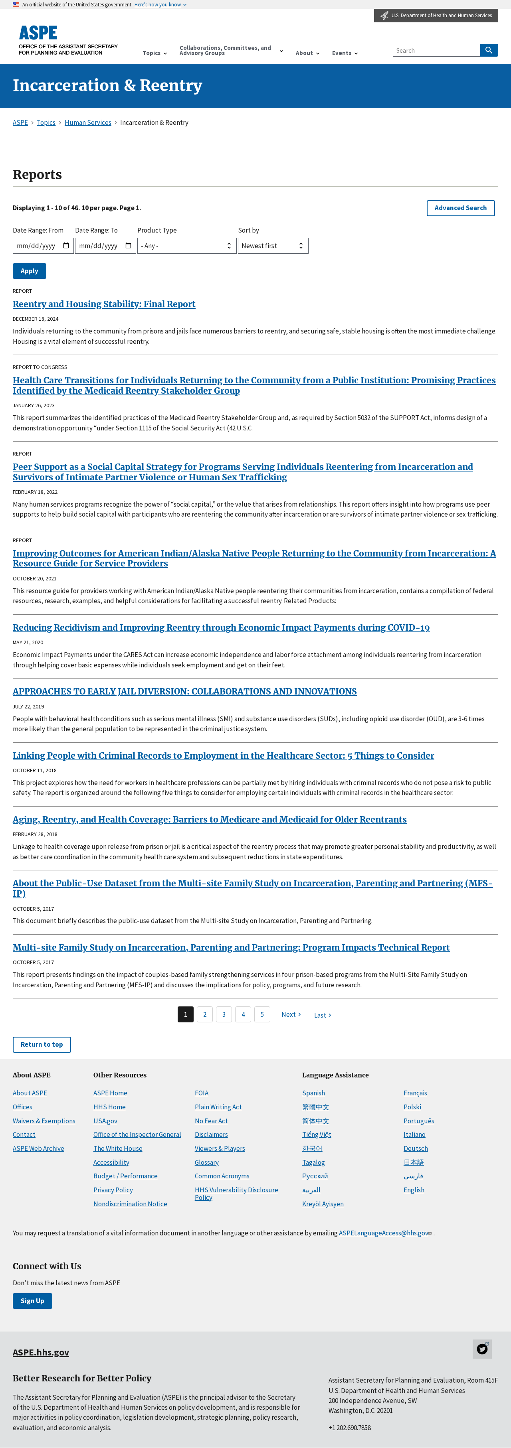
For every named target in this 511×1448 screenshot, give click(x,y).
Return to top (42, 1044)
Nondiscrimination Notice (130, 1203)
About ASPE (30, 1093)
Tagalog (313, 1162)
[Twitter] (482, 1349)
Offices (22, 1107)
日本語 (414, 1162)
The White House (118, 1148)
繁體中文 (315, 1107)
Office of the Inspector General (137, 1134)
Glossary (207, 1162)
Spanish (313, 1093)
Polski (412, 1107)
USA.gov (105, 1121)
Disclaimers (211, 1134)
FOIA (201, 1093)
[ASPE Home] (69, 40)
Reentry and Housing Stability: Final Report (104, 304)
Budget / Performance (125, 1176)
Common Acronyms (222, 1176)
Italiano (415, 1134)
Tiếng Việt (316, 1134)
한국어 (312, 1148)
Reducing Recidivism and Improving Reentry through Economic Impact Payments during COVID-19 (221, 627)
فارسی (413, 1176)
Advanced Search (461, 207)
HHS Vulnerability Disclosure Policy (236, 1194)
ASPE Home (110, 1093)
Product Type (157, 230)
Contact (24, 1134)
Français (415, 1093)
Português (419, 1121)
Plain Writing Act (218, 1107)
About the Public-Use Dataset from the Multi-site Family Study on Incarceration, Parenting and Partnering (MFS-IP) (253, 888)
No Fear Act (211, 1121)
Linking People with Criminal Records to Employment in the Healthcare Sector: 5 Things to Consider (223, 755)
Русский (315, 1176)
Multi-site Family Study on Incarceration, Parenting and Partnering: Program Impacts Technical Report (231, 947)
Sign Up (32, 1300)
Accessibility (111, 1162)
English (414, 1190)
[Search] (489, 50)
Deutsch (416, 1148)
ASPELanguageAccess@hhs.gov (383, 1233)
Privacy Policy (113, 1190)
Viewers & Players (220, 1148)
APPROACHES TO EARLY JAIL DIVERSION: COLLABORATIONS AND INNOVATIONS (185, 691)
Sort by (248, 230)
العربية (311, 1190)
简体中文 (315, 1121)
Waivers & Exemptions (44, 1121)
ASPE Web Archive (38, 1148)
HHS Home (109, 1107)
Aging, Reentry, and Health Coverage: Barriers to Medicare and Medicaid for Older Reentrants (210, 819)
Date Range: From (38, 230)
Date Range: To (96, 230)
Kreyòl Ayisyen (323, 1203)
